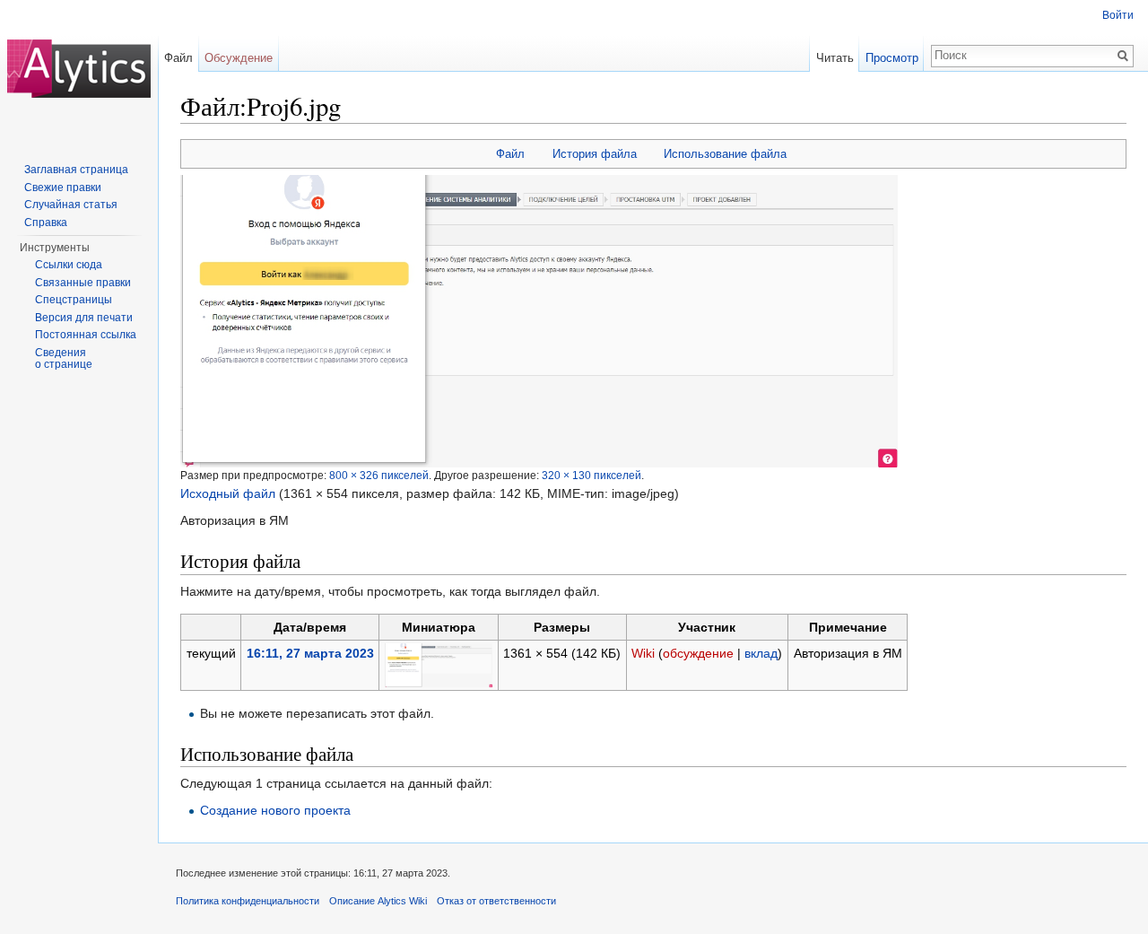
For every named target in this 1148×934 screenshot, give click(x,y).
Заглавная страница (76, 169)
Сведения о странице (63, 358)
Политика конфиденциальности (247, 900)
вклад (761, 653)
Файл (510, 154)
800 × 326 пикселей (379, 475)
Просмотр (891, 58)
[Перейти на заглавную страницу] (79, 72)
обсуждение (698, 653)
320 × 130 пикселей (591, 475)
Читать (835, 58)
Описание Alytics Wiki (378, 900)
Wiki (643, 653)
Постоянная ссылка (85, 334)
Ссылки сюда (68, 264)
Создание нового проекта (275, 810)
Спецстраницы (73, 299)
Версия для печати (84, 317)
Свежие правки (62, 187)
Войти (1118, 15)
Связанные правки (83, 282)
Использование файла (725, 154)
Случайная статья (70, 204)
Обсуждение (238, 58)
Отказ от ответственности (496, 900)
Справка (45, 222)
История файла (594, 154)
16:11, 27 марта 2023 (310, 653)
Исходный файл (227, 493)
